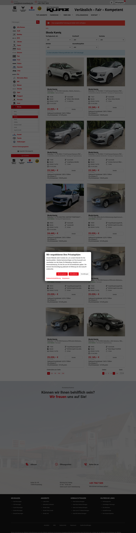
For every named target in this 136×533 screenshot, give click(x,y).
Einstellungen (84, 274)
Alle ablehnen (73, 274)
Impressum (65, 278)
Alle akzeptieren (62, 274)
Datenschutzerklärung (53, 278)
